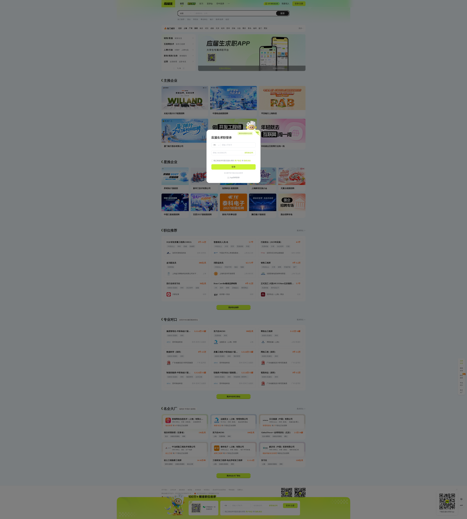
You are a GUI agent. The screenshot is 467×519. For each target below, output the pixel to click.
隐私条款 (247, 161)
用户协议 (237, 161)
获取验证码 (249, 153)
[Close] (263, 131)
